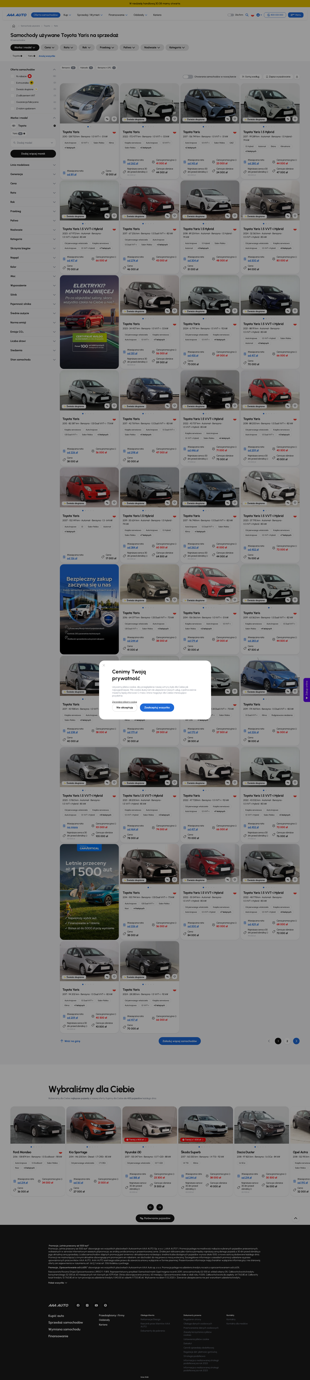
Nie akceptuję (125, 707)
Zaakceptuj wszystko (157, 707)
